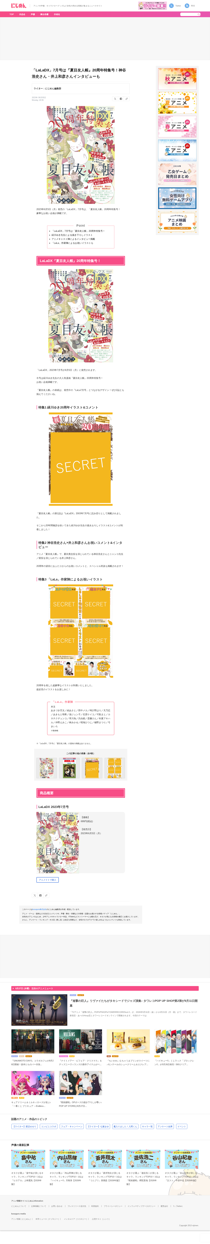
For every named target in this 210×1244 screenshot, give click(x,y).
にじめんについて (18, 1206)
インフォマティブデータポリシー (141, 1206)
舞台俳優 (44, 14)
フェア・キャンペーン (71, 1126)
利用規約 (95, 1206)
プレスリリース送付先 (77, 1206)
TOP (12, 14)
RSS (193, 6)
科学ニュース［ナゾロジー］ (48, 1219)
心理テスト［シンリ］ (101, 1219)
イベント (181, 1126)
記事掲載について (38, 1206)
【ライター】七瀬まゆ (98, 1126)
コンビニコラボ (48, 1126)
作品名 (22, 14)
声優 (33, 14)
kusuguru (15, 1214)
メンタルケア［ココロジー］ (76, 1219)
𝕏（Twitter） (178, 1206)
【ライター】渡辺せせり (24, 1126)
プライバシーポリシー (113, 1206)
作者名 (57, 14)
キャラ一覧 (147, 1126)
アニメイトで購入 (47, 880)
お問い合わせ (56, 1206)
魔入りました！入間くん (125, 1126)
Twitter (178, 6)
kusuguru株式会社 (39, 909)
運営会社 (164, 1206)
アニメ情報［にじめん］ (21, 1219)
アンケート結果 (165, 1126)
